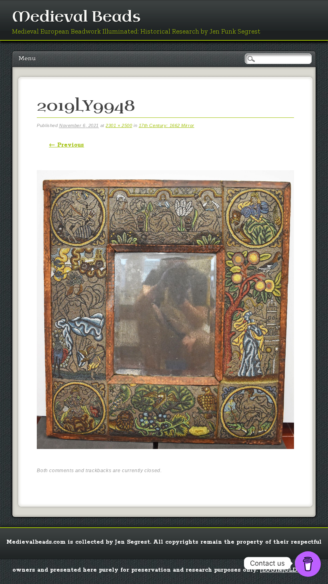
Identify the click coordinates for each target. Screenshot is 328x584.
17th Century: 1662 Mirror (166, 125)
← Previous (66, 145)
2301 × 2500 (119, 125)
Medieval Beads (76, 17)
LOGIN (272, 570)
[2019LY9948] (165, 456)
